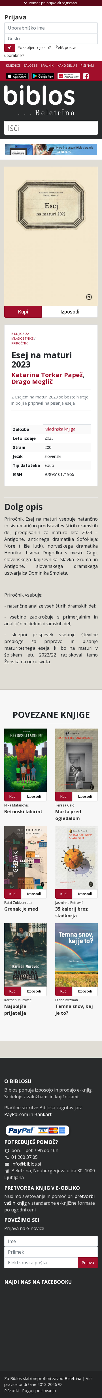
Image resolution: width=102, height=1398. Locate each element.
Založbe (30, 65)
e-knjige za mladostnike (22, 335)
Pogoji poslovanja (39, 1390)
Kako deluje (67, 65)
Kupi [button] (23, 311)
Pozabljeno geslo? (34, 47)
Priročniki (20, 343)
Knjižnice (13, 65)
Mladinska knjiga (59, 429)
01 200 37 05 (24, 1157)
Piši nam (87, 65)
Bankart (43, 1114)
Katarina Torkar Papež (47, 374)
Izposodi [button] (69, 311)
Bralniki (47, 65)
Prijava (88, 1262)
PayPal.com (16, 1114)
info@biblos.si (26, 1164)
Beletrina (73, 1378)
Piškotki (11, 1390)
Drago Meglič (32, 381)
